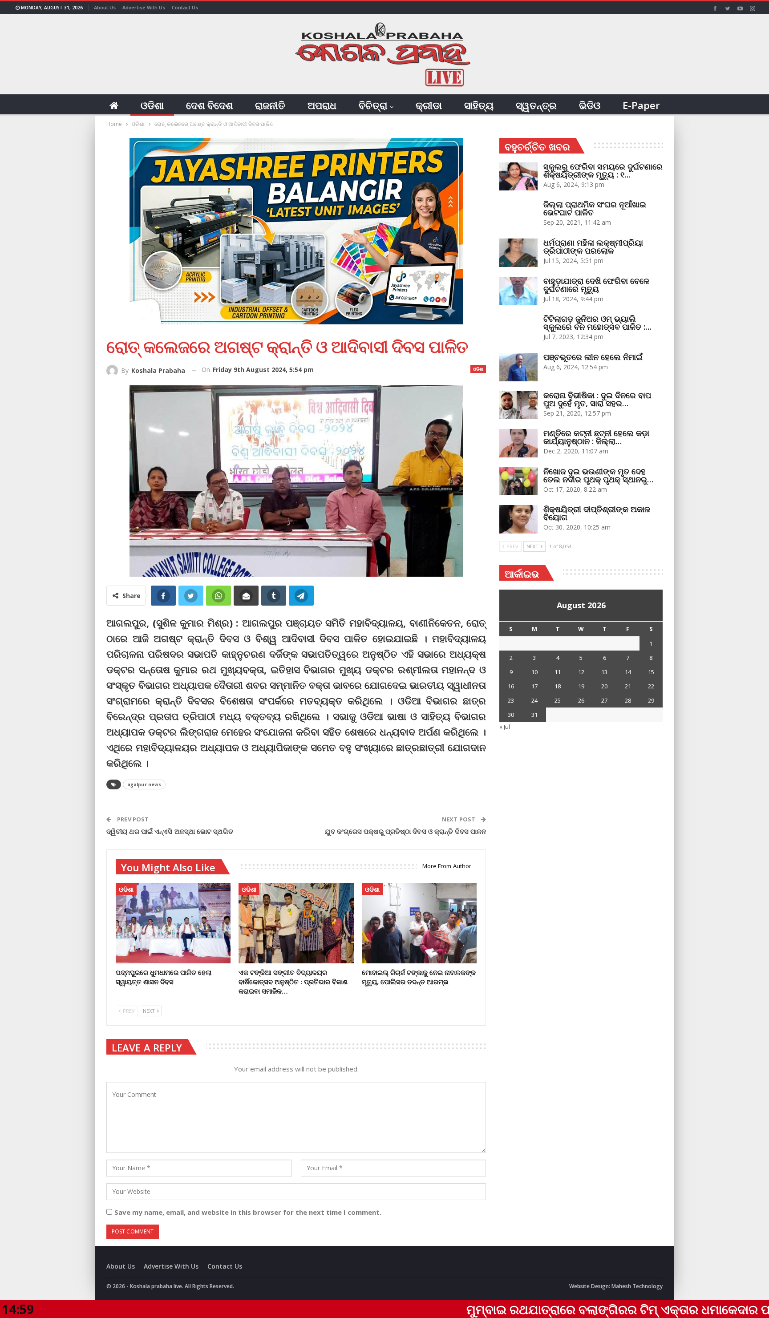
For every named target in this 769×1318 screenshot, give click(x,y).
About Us (105, 7)
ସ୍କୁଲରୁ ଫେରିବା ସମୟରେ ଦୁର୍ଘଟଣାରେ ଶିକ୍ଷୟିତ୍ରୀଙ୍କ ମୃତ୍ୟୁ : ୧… (603, 170)
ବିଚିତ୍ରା (373, 105)
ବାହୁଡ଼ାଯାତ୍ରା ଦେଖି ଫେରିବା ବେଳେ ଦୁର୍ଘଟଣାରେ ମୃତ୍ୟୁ (596, 284)
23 (511, 700)
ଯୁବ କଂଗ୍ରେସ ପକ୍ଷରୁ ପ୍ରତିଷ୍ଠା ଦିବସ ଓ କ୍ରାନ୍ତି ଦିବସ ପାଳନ (405, 831)
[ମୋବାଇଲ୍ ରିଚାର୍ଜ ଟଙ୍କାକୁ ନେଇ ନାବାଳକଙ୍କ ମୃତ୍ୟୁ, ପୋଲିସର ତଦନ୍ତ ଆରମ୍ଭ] (419, 923)
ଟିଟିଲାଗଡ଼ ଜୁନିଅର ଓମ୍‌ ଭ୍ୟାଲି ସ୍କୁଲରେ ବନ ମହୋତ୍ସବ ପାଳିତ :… (597, 322)
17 (534, 686)
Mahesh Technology (637, 1286)
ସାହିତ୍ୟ (479, 105)
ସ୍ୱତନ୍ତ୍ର (536, 105)
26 (581, 700)
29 (651, 700)
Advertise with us (143, 7)
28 (628, 700)
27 (604, 700)
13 (604, 672)
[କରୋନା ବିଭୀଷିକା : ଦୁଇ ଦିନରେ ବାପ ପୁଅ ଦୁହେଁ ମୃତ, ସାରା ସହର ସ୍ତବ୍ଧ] (518, 405)
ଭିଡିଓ (589, 105)
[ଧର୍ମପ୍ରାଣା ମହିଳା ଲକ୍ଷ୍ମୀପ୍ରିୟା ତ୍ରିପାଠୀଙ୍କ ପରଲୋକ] (518, 253)
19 (581, 686)
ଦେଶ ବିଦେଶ (209, 105)
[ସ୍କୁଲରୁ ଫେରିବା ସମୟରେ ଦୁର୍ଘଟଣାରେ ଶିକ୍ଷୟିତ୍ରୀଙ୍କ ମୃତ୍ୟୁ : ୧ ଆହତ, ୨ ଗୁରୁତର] (518, 176)
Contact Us (185, 7)
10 (534, 672)
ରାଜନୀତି (270, 105)
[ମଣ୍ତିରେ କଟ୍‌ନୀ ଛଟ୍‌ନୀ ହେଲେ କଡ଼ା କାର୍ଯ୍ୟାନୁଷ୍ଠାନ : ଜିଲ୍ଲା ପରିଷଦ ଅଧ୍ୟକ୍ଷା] (518, 443)
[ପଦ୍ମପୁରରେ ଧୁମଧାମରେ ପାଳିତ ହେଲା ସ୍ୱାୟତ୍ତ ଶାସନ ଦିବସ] (173, 923)
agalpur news (144, 784)
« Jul (504, 727)
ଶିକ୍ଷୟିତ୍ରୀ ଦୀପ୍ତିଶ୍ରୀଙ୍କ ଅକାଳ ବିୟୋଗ (596, 513)
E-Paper (641, 105)
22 (651, 686)
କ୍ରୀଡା (429, 105)
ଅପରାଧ (322, 105)
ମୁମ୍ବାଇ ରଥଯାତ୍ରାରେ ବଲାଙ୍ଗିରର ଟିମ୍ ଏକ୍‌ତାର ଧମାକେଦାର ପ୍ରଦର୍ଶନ (554, 1309)
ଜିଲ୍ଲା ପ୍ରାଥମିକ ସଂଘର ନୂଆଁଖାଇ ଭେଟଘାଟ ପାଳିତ (594, 208)
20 (604, 686)
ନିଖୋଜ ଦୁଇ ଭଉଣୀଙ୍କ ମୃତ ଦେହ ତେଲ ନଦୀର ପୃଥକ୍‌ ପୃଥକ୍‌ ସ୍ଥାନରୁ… (598, 475)
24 (534, 700)
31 (534, 715)
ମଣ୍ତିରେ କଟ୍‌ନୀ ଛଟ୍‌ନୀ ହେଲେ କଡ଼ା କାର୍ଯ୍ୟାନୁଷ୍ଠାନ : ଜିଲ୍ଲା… (596, 437)
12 (581, 672)
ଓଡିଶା (152, 105)
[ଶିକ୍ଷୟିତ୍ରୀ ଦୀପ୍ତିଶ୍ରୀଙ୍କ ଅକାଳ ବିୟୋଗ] (518, 519)
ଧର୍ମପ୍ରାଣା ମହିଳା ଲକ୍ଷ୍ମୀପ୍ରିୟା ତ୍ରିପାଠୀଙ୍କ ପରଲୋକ (593, 246)
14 (628, 672)
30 (511, 715)
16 (511, 686)
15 (651, 672)
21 (628, 686)
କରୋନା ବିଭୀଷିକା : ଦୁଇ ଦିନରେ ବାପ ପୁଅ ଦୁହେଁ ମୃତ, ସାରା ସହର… (597, 399)
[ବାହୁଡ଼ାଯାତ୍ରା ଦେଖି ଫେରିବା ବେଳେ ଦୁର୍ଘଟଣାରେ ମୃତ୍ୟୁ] (518, 291)
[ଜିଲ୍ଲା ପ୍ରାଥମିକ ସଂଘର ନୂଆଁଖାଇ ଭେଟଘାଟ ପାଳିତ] (518, 214)
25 (557, 700)
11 (557, 672)
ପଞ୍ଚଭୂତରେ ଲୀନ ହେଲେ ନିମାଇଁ (593, 357)
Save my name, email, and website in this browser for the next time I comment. (247, 1212)
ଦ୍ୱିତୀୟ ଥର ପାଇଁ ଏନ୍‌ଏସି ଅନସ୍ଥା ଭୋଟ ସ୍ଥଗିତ (169, 831)
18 (557, 686)
